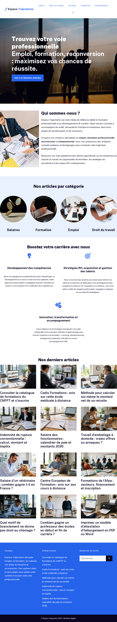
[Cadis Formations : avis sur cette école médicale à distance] (58, 377)
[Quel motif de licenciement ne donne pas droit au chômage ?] (18, 507)
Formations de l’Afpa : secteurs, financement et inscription (98, 484)
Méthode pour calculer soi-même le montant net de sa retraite (98, 396)
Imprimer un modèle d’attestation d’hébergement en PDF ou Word (98, 528)
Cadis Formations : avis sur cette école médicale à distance (57, 396)
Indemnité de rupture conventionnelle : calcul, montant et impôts (16, 440)
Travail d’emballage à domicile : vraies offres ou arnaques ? (98, 438)
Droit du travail (56, 6)
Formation (85, 6)
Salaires (72, 6)
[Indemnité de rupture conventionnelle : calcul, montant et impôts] (18, 419)
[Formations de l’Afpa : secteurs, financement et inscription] (99, 464)
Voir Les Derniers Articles (27, 78)
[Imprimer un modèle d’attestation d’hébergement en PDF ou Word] (99, 507)
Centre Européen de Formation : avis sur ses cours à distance (58, 484)
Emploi (42, 6)
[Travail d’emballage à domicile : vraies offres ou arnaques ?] (99, 419)
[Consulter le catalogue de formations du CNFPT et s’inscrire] (18, 377)
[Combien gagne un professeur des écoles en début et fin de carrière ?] (58, 507)
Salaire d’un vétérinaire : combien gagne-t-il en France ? (17, 484)
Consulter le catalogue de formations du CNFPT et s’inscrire (17, 396)
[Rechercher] (109, 558)
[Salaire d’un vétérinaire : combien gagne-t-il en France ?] (18, 464)
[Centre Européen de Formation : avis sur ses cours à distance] (58, 464)
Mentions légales (69, 618)
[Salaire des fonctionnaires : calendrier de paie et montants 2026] (58, 419)
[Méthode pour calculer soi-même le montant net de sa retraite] (99, 377)
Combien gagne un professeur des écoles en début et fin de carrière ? (57, 528)
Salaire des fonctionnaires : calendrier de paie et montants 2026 (55, 440)
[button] (73, 12)
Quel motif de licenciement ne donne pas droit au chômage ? (17, 526)
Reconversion (101, 6)
